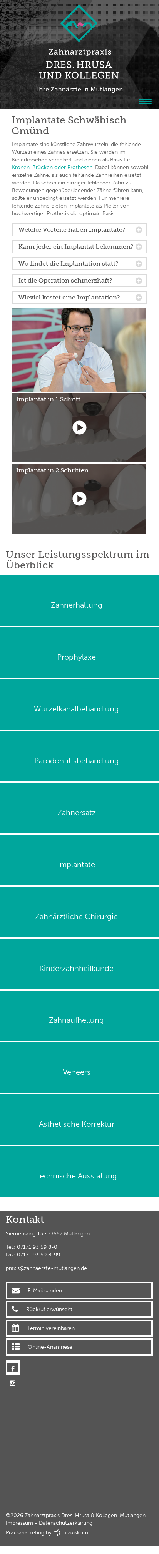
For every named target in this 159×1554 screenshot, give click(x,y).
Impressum (19, 1523)
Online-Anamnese (50, 1347)
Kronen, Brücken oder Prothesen (52, 167)
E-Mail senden (45, 1290)
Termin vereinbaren (51, 1328)
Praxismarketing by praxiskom (47, 1532)
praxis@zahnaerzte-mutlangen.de (46, 1268)
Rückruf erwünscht (49, 1309)
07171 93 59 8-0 (37, 1247)
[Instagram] (12, 1366)
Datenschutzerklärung (65, 1523)
